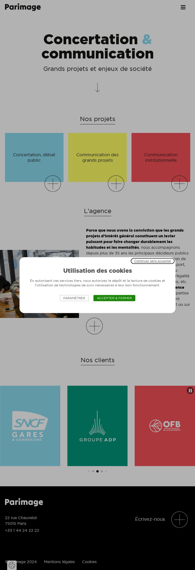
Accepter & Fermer (114, 298)
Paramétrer (74, 298)
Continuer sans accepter (152, 261)
